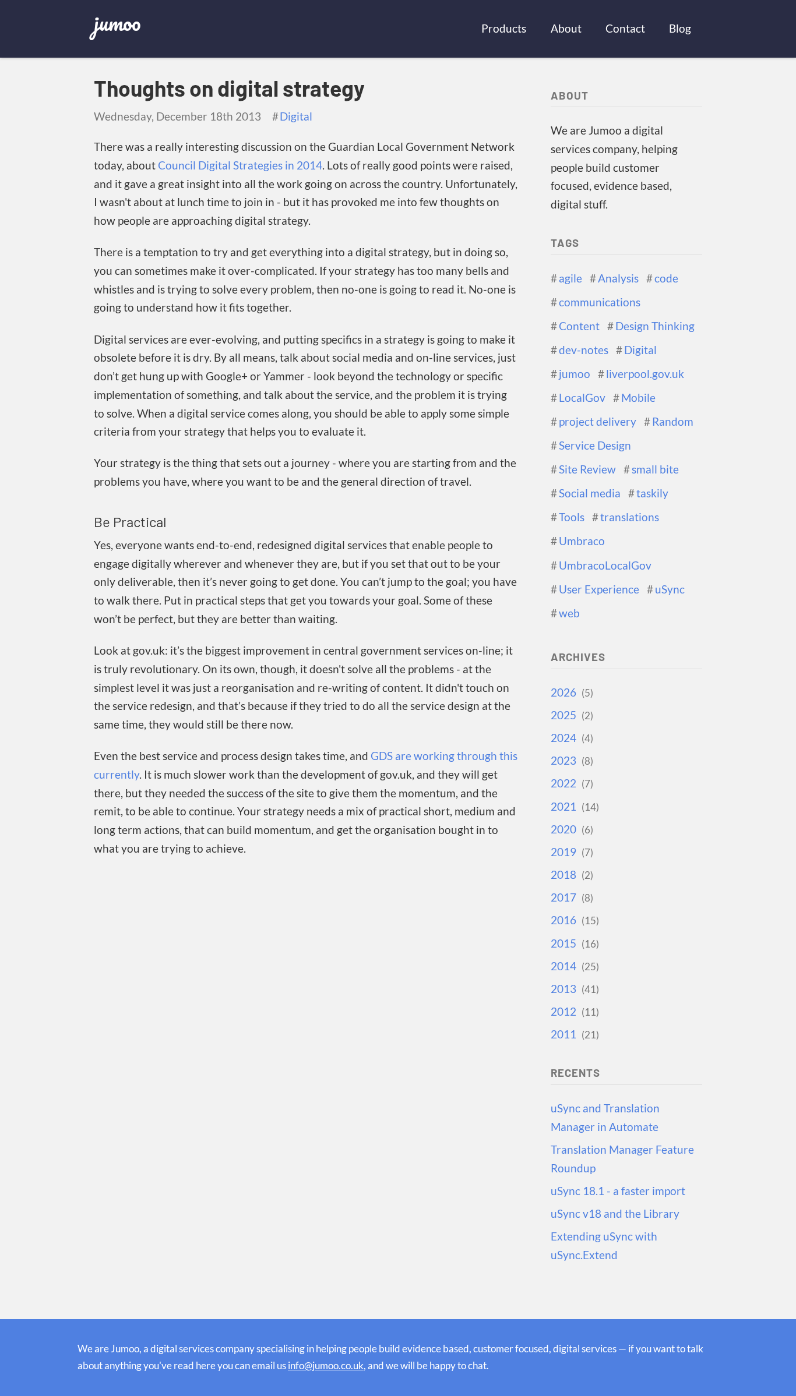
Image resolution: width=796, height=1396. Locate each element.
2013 (573, 988)
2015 (573, 943)
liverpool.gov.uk (645, 373)
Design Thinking (655, 326)
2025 (570, 715)
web (569, 613)
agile (570, 278)
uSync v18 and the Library (615, 1213)
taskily (652, 493)
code (666, 278)
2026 (570, 692)
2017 (570, 897)
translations (629, 517)
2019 (570, 852)
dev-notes (583, 350)
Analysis (618, 278)
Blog (680, 28)
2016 (573, 920)
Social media (590, 493)
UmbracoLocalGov (605, 565)
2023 (570, 760)
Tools (571, 517)
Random (672, 421)
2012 (573, 1011)
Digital (296, 116)
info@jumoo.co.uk (326, 1365)
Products (503, 28)
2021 (573, 806)
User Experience (599, 589)
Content (579, 326)
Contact (625, 28)
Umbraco (582, 541)
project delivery (597, 421)
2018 (570, 874)
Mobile (638, 397)
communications (599, 302)
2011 (573, 1034)
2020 (570, 829)
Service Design (595, 445)
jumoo (117, 22)
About (566, 28)
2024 (570, 737)
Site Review (587, 469)
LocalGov (582, 397)
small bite (655, 469)
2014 (573, 966)
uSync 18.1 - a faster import (618, 1191)
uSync (670, 589)
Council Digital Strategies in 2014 (240, 165)
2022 (570, 783)
